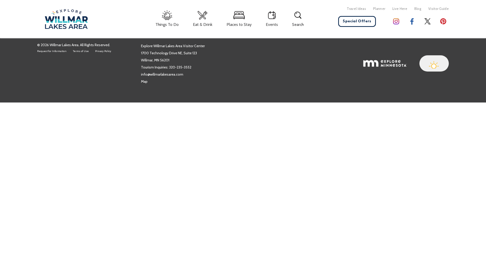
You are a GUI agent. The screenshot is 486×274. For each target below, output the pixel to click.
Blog (417, 9)
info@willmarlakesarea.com (162, 74)
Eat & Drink (202, 24)
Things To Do (167, 24)
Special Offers (357, 21)
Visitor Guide (438, 9)
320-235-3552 (180, 67)
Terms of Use (81, 51)
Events (272, 24)
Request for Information (52, 51)
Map (144, 81)
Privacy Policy (103, 51)
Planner (379, 9)
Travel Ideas (356, 9)
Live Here (399, 9)
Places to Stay (239, 24)
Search (298, 24)
